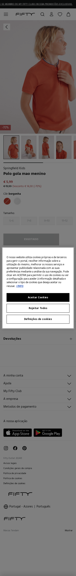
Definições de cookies (38, 319)
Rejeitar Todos (38, 308)
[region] (38, 288)
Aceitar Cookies (38, 297)
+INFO (19, 286)
